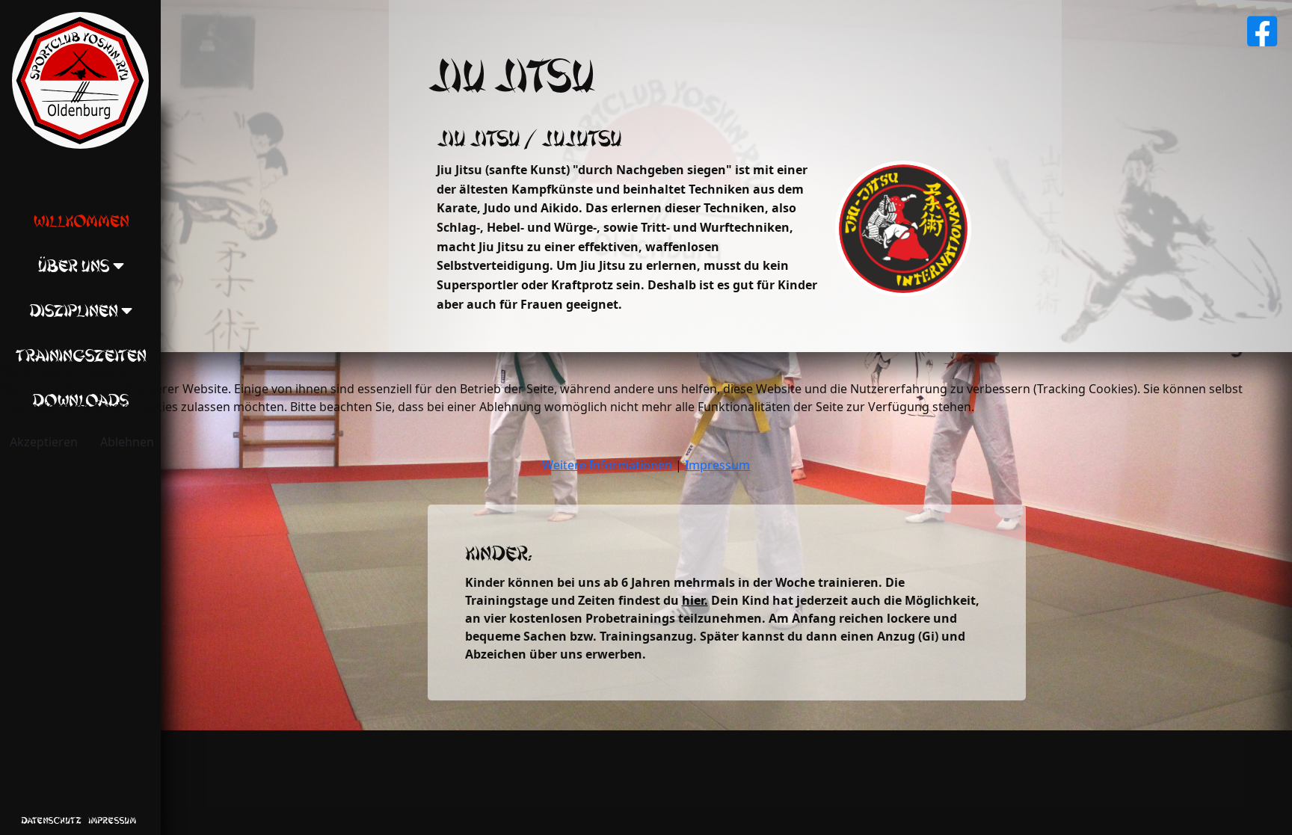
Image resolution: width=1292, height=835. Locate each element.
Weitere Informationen (607, 465)
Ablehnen (127, 442)
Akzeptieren (44, 442)
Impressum (717, 465)
